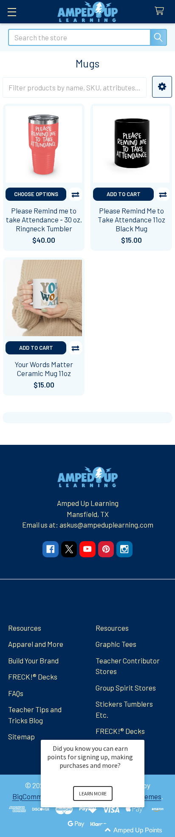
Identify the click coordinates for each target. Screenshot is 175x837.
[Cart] (161, 11)
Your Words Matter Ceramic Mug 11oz (44, 368)
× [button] (140, 734)
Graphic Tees (116, 644)
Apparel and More (35, 644)
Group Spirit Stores (126, 687)
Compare (75, 194)
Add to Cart (124, 194)
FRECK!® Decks (32, 676)
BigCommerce (34, 796)
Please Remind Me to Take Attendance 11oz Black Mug (131, 219)
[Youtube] (87, 549)
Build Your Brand (33, 660)
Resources (24, 628)
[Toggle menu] (11, 11)
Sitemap (21, 736)
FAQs (15, 693)
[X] (69, 549)
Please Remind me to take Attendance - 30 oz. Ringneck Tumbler (44, 219)
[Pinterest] (106, 549)
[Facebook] (50, 549)
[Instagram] (124, 549)
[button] (162, 87)
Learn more (93, 793)
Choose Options (36, 194)
